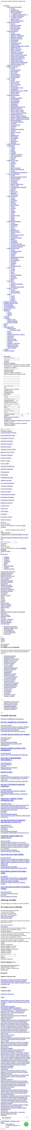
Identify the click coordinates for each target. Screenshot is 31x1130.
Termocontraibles (15, 260)
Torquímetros (14, 104)
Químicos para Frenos (16, 59)
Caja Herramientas (15, 125)
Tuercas (13, 206)
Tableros (13, 166)
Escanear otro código (16, 534)
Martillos (13, 239)
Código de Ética (11, 339)
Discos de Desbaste (16, 70)
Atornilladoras (14, 224)
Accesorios (13, 123)
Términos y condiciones (13, 343)
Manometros (14, 278)
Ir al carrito (25, 534)
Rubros (9, 294)
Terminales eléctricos (16, 251)
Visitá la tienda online (6, 918)
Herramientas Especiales (17, 122)
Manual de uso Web (12, 345)
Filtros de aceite (15, 185)
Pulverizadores (14, 138)
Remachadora (14, 242)
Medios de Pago (11, 328)
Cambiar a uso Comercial (23, 420)
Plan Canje (10, 337)
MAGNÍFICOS (15, 10)
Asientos (13, 148)
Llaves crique (14, 236)
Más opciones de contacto (22, 1000)
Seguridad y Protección (13, 22)
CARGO (13, 298)
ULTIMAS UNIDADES (17, 16)
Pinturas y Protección (16, 49)
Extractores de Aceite (16, 243)
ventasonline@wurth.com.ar (8, 1000)
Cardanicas (13, 126)
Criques (13, 150)
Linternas (13, 130)
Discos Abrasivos (15, 74)
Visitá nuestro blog (5, 982)
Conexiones (14, 252)
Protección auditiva (16, 28)
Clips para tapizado (16, 178)
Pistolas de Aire (15, 135)
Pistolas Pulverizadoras (17, 246)
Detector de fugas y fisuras (17, 64)
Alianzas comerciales (12, 346)
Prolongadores (14, 136)
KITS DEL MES (8, 304)
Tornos (12, 227)
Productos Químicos (12, 31)
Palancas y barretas (16, 132)
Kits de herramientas (16, 120)
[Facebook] (7, 979)
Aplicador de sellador (16, 238)
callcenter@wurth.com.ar (7, 994)
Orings (12, 209)
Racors (12, 272)
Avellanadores (14, 89)
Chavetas (13, 211)
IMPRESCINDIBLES (16, 11)
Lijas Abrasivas (15, 71)
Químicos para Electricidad (18, 58)
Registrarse (11, 916)
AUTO (12, 297)
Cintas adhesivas (15, 44)
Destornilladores (15, 102)
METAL (13, 300)
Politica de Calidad (12, 340)
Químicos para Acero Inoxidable (19, 62)
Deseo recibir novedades (12, 417)
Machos (13, 133)
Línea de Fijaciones (12, 196)
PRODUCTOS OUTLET (14, 65)
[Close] (1, 3)
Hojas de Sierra (15, 93)
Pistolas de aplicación (16, 108)
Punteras (13, 264)
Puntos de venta (11, 319)
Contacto (6, 349)
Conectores (13, 261)
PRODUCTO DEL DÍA (10, 301)
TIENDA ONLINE (9, 351)
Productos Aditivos (16, 34)
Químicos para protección (17, 56)
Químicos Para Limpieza (17, 61)
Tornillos (13, 199)
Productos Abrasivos (12, 67)
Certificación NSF (15, 47)
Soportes (13, 159)
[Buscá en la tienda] (17, 542)
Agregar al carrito (5, 534)
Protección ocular (15, 26)
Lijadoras (13, 229)
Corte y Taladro (11, 78)
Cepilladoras (14, 240)
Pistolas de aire (14, 230)
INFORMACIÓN (8, 327)
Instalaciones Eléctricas (13, 248)
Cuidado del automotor (17, 53)
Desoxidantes (14, 41)
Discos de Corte (15, 83)
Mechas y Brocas (15, 81)
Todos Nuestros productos (20, 1002)
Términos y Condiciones (7, 1002)
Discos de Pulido (15, 77)
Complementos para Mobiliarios (19, 172)
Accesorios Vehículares (13, 174)
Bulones (13, 220)
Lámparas (13, 254)
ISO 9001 (9, 342)
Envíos (9, 331)
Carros (12, 165)
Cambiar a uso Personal (10, 420)
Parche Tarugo (14, 194)
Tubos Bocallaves (15, 101)
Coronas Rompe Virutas (17, 87)
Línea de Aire (10, 267)
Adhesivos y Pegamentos (17, 35)
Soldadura (13, 142)
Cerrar (2, 943)
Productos (6, 5)
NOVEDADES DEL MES (14, 7)
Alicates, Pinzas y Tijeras (17, 111)
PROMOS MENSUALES (11, 303)
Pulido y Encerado (15, 50)
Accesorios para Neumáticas (18, 245)
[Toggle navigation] (1, 536)
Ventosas (13, 285)
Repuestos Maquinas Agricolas (19, 177)
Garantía (9, 333)
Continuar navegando (10, 425)
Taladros (13, 233)
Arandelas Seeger (15, 215)
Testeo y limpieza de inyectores (19, 55)
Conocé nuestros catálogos (18, 982)
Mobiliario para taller (12, 160)
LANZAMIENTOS (16, 13)
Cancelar (3, 950)
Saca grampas (14, 183)
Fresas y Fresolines (16, 84)
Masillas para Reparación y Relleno (20, 46)
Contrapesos (14, 181)
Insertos (13, 218)
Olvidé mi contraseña (9, 363)
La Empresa (7, 318)
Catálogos (6, 316)
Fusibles (13, 255)
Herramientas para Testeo (17, 257)
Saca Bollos (10, 281)
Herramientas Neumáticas (14, 221)
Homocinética (14, 191)
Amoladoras (14, 226)
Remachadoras (14, 105)
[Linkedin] (7, 981)
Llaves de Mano (15, 99)
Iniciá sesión (7, 356)
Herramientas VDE (16, 266)
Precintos (13, 202)
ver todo (13, 8)
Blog (5, 325)
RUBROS (6, 310)
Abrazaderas (14, 200)
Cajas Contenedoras (16, 156)
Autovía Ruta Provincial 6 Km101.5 (10, 965)
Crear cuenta (7, 394)
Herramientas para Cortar (17, 235)
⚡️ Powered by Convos (6, 1119)
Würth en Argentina (12, 322)
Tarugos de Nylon (15, 293)
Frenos (12, 279)
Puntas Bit (13, 139)
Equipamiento (11, 145)
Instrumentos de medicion (17, 129)
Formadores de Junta (16, 43)
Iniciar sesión (4, 916)
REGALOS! (7, 309)
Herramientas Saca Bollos (17, 287)
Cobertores (13, 188)
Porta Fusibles (14, 258)
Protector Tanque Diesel (17, 184)
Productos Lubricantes (16, 38)
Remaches (13, 203)
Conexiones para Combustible (18, 187)
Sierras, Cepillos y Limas (17, 110)
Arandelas (13, 208)
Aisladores (13, 263)
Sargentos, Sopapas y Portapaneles (20, 117)
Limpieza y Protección (16, 154)
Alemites (13, 212)
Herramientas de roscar (17, 114)
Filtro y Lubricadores (16, 275)
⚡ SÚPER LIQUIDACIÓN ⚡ (19, 14)
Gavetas (13, 171)
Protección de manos (16, 25)
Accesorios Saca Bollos (17, 284)
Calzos (12, 214)
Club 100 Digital (11, 348)
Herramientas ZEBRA (16, 98)
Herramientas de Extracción (18, 107)
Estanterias (13, 163)
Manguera (13, 276)
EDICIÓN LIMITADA (13, 144)
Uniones (13, 273)
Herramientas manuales (13, 95)
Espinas (13, 217)
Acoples (13, 270)
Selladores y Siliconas (16, 37)
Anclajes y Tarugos (12, 288)
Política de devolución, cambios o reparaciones (13, 612)
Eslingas (13, 190)
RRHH (6, 324)
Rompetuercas (14, 141)
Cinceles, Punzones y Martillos (19, 113)
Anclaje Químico (15, 291)
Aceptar (9, 950)
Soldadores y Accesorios (17, 52)
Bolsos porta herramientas (17, 169)
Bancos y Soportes (15, 168)
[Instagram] (20, 979)
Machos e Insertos (15, 92)
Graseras (13, 128)
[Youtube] (20, 981)
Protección (13, 157)
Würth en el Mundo (12, 321)
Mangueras (13, 193)
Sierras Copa (14, 86)
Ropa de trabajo (15, 29)
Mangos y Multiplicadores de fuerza (20, 119)
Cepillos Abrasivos (15, 75)
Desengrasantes (15, 40)
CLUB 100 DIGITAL (10, 307)
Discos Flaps (14, 73)
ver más (3, 1005)
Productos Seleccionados (17, 20)
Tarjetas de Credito (15, 330)
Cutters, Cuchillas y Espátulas (18, 116)
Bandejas (13, 151)
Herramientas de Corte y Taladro (19, 90)
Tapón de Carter (15, 180)
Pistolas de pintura (15, 232)
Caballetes (13, 153)
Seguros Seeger (15, 205)
